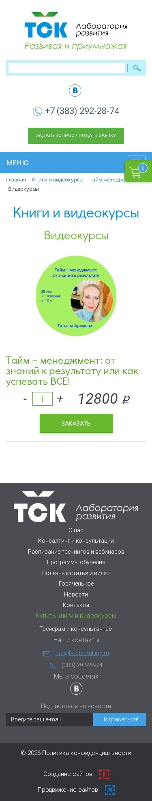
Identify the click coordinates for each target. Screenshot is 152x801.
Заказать (76, 423)
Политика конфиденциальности (86, 753)
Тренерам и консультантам (76, 629)
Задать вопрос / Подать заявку (76, 135)
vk (75, 90)
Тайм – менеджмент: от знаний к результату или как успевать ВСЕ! (72, 370)
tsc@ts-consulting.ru (82, 653)
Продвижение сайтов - (70, 789)
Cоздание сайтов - (70, 774)
